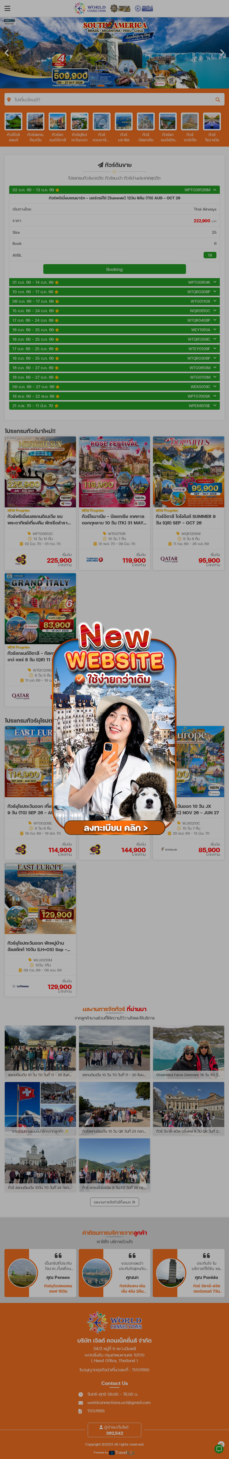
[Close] (185, 613)
